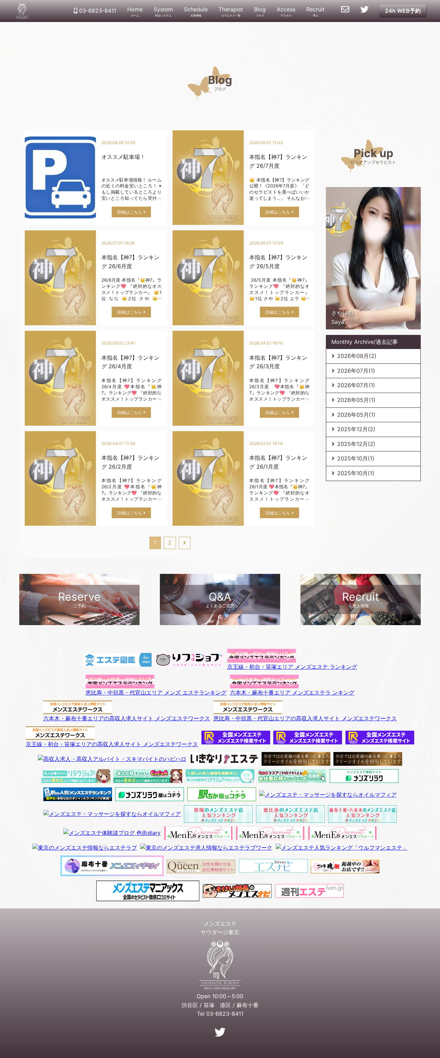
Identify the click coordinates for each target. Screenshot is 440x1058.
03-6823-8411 (96, 10)
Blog (260, 11)
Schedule (196, 11)
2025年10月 (355, 458)
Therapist (231, 11)
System (163, 11)
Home (135, 11)
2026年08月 (356, 355)
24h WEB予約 (403, 10)
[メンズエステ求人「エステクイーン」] (201, 865)
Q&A (220, 599)
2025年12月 (356, 429)
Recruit (315, 11)
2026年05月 (356, 399)
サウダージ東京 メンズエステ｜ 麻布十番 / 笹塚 (22, 11)
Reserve (79, 599)
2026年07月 (356, 370)
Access (286, 11)
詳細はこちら (129, 212)
